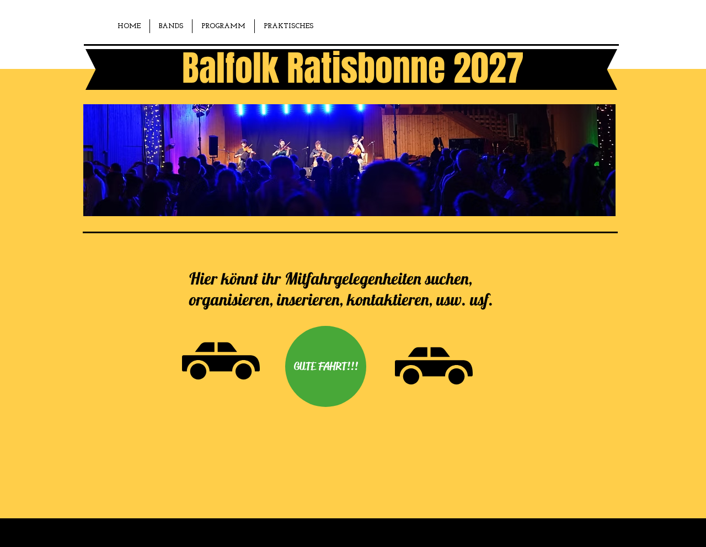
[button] (171, 26)
